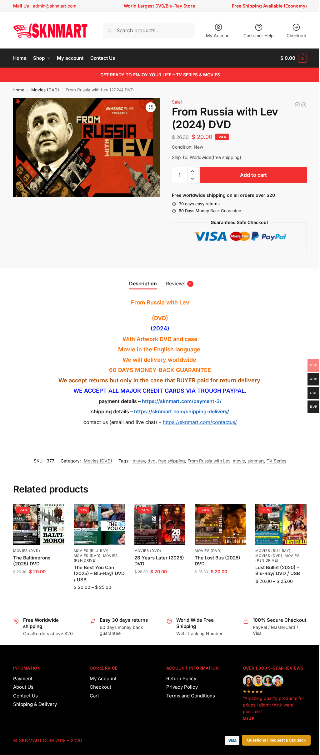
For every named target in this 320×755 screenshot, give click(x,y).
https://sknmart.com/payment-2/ (182, 401)
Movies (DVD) (45, 89)
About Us (23, 687)
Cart (94, 696)
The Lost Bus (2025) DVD (217, 561)
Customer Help (258, 35)
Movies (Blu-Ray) (91, 550)
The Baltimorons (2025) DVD (31, 561)
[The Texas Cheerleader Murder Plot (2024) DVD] (304, 105)
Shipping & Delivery (35, 704)
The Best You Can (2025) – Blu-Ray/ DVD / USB (99, 573)
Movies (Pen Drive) (96, 558)
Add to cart (253, 175)
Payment (22, 678)
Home (18, 89)
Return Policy (181, 678)
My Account (218, 35)
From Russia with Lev (209, 460)
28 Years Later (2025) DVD (159, 561)
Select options (99, 600)
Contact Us (25, 696)
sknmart (256, 460)
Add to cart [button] (39, 584)
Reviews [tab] (179, 283)
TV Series (276, 460)
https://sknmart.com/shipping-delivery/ (181, 411)
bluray (138, 460)
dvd (152, 460)
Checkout (296, 35)
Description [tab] (143, 283)
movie (239, 460)
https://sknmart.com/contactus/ (200, 422)
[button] (293, 58)
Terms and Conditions (190, 696)
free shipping (171, 460)
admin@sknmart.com (54, 5)
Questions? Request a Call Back (276, 740)
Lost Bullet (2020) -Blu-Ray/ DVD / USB (277, 570)
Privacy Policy (182, 687)
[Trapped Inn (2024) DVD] (297, 105)
